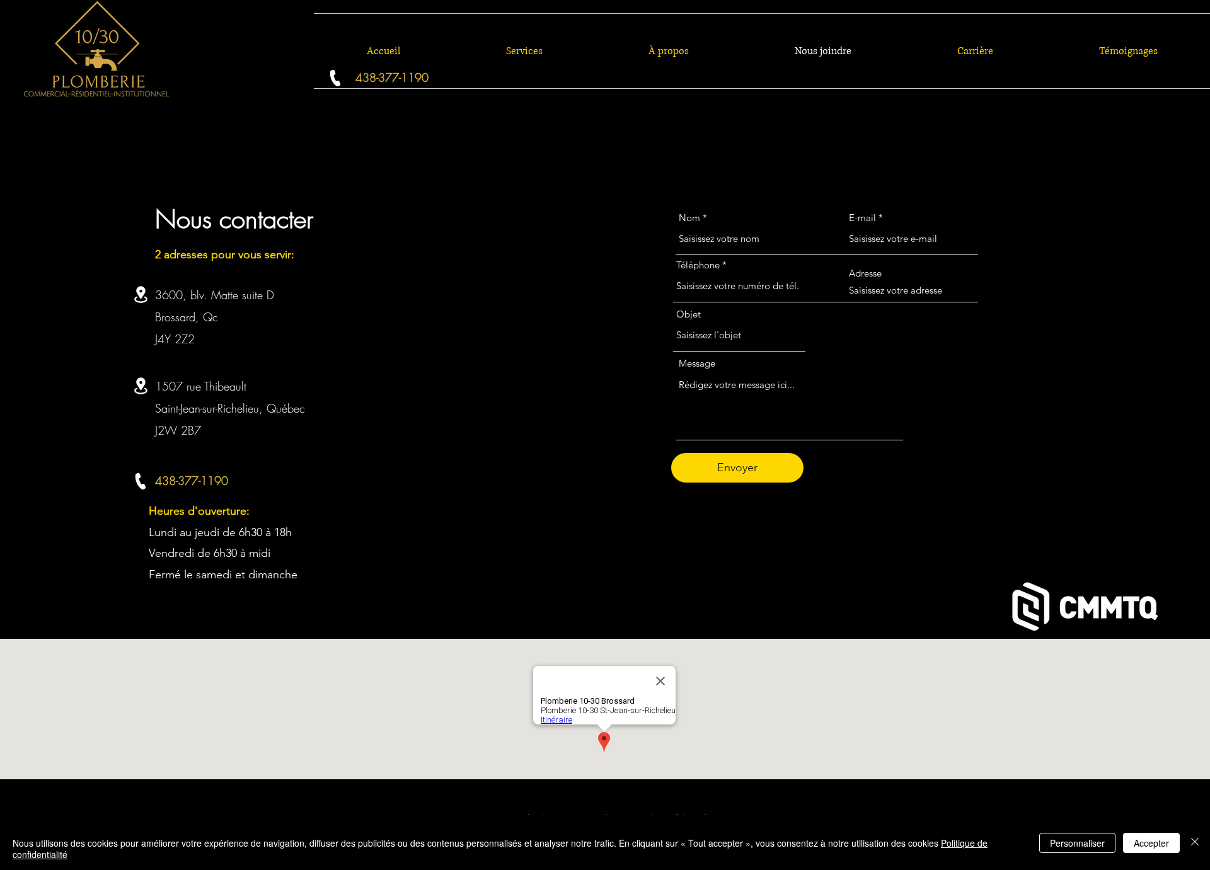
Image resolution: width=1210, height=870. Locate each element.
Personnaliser (1077, 843)
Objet (688, 314)
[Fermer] (1194, 842)
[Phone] (140, 481)
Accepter (1151, 843)
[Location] (140, 294)
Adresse (865, 273)
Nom (689, 217)
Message (697, 363)
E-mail (862, 217)
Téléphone (698, 265)
